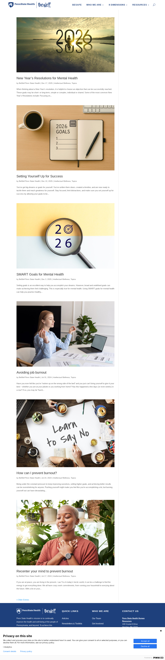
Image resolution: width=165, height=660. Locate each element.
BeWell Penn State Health (29, 83)
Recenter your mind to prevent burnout (44, 571)
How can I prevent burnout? (36, 473)
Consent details (9, 651)
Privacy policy (26, 651)
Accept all (145, 641)
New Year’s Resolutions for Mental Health (47, 78)
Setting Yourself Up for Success (39, 176)
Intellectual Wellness (62, 83)
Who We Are (93, 5)
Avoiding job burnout (31, 372)
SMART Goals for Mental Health (40, 274)
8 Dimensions (117, 5)
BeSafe (77, 5)
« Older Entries (22, 600)
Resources (139, 5)
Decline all (145, 646)
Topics (74, 83)
